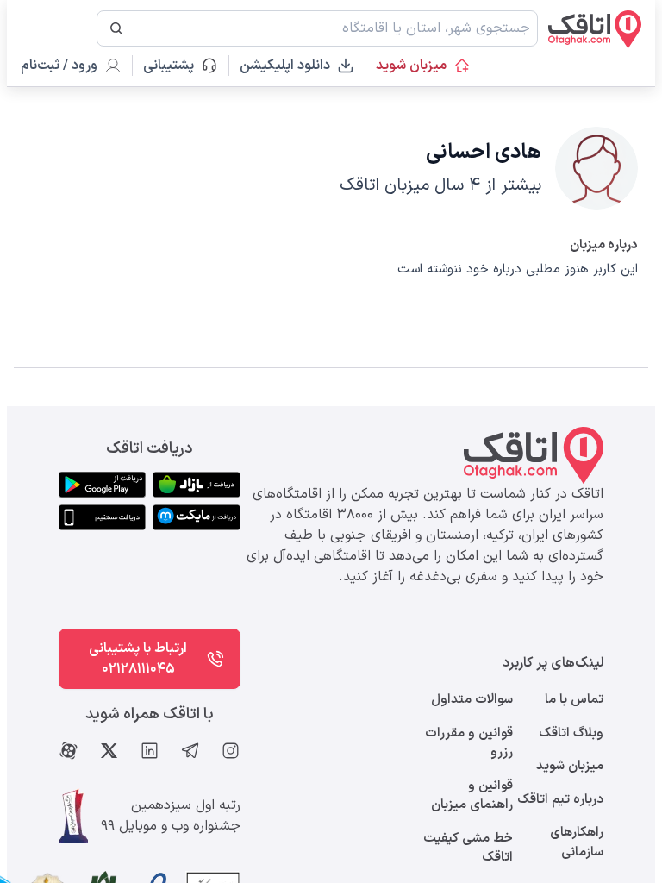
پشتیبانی (176, 65)
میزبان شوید (411, 65)
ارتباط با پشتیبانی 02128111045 (138, 658)
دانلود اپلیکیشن (285, 65)
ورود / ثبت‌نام (59, 65)
